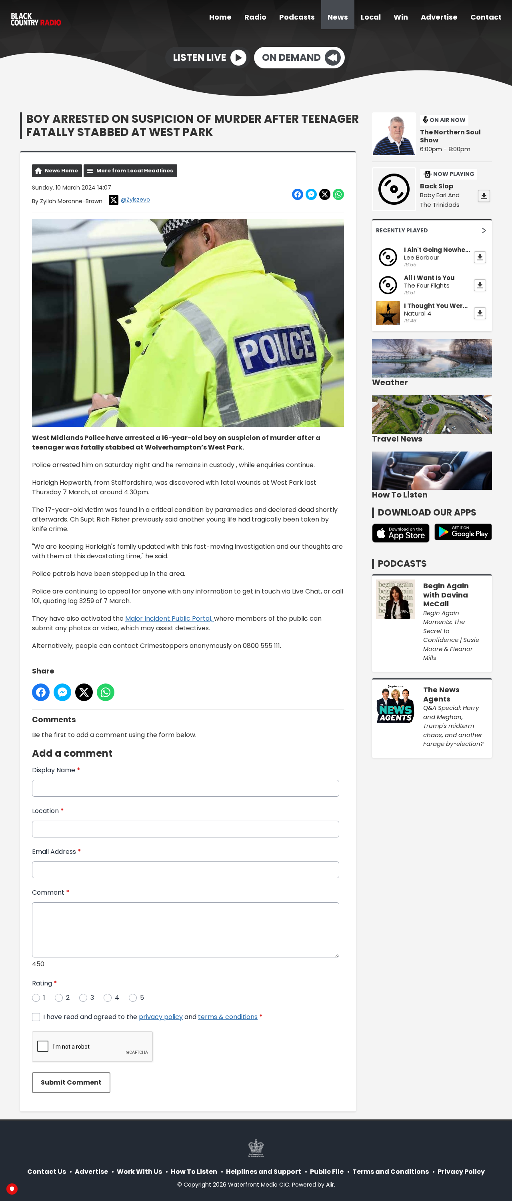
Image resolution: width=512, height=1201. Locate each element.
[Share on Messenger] (311, 194)
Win (401, 17)
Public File (327, 1171)
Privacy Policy (461, 1171)
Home (220, 17)
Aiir (330, 1185)
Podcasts (297, 17)
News (338, 17)
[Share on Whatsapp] (338, 194)
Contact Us (46, 1171)
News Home (61, 170)
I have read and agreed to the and (153, 1016)
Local (371, 17)
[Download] (484, 196)
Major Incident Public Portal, (169, 618)
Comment (51, 892)
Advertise (439, 17)
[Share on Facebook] (297, 194)
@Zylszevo (135, 200)
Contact (486, 17)
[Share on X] (324, 194)
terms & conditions (228, 1016)
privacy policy (161, 1016)
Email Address (56, 851)
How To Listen (194, 1171)
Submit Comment (71, 1082)
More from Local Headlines (134, 170)
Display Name (56, 770)
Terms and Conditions (390, 1171)
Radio (255, 17)
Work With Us (139, 1171)
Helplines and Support (263, 1171)
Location (48, 810)
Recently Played (402, 230)
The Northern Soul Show (450, 136)
